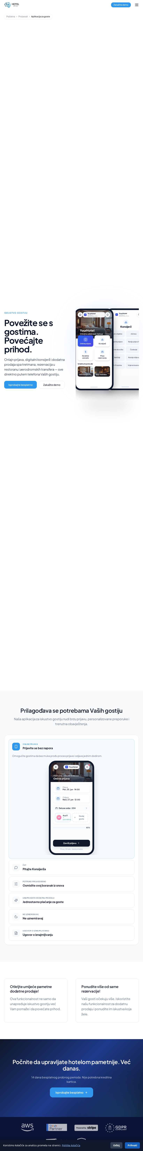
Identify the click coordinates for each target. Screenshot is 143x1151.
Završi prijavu (69, 843)
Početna (10, 16)
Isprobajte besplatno (20, 384)
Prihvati (132, 1145)
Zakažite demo (121, 4)
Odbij (116, 1145)
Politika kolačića (71, 1145)
